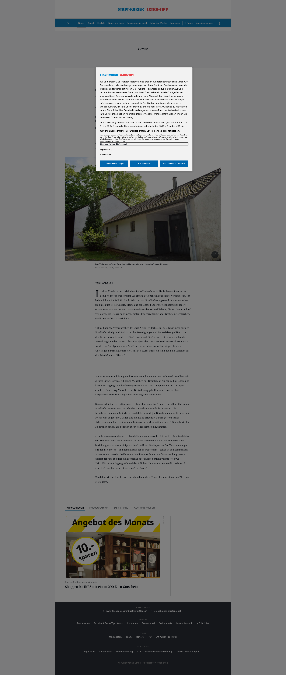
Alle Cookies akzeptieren (174, 163)
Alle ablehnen (144, 163)
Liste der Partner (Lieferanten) (113, 144)
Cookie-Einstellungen (114, 163)
